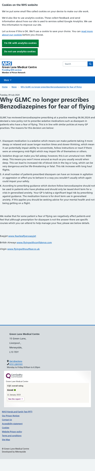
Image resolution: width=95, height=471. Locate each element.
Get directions (15, 361)
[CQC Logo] (14, 378)
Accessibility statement (12, 423)
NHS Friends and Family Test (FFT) (17, 411)
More (7, 80)
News (14, 87)
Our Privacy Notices (10, 415)
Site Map (6, 439)
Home (5, 87)
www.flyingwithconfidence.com (34, 242)
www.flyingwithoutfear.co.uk (23, 249)
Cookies (5, 427)
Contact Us (7, 419)
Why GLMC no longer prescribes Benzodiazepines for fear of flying (51, 87)
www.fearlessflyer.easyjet (22, 236)
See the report (14, 399)
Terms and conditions (11, 435)
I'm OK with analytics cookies (20, 43)
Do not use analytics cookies (20, 51)
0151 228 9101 (16, 364)
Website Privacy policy (12, 431)
